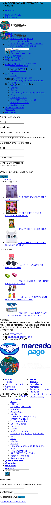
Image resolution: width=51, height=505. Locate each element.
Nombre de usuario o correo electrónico (22, 484)
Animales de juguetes (21, 38)
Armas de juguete (19, 41)
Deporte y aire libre (20, 53)
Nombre (4, 122)
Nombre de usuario (10, 117)
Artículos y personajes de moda (26, 43)
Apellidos (5, 127)
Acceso (21, 497)
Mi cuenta (10, 112)
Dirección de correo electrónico (16, 132)
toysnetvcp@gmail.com (20, 337)
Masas (13, 75)
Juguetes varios (18, 68)
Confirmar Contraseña (11, 163)
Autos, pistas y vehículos (23, 46)
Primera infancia (18, 97)
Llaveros (14, 73)
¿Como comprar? (14, 107)
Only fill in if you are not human (16, 172)
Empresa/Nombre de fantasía (15, 143)
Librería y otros (18, 70)
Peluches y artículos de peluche (27, 93)
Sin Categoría (17, 105)
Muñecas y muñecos (21, 78)
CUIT (2, 148)
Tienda (9, 36)
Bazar (13, 48)
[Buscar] (7, 52)
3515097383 (16, 334)
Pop (12, 95)
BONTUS (15, 51)
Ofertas (14, 88)
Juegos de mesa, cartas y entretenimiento (23, 64)
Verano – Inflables (19, 102)
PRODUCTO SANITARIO (23, 100)
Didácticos (15, 56)
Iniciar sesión (6, 179)
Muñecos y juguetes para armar (27, 80)
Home (8, 33)
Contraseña (6, 157)
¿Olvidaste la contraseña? (13, 501)
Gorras (13, 60)
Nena (13, 83)
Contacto (10, 110)
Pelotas (14, 90)
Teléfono (4, 137)
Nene (13, 85)
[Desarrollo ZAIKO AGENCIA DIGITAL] (23, 396)
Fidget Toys (16, 58)
